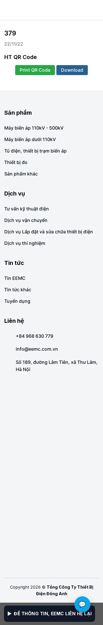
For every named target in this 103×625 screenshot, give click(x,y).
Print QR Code (35, 70)
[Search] (96, 9)
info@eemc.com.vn (37, 349)
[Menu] (8, 10)
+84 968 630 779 (34, 336)
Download (72, 70)
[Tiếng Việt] (90, 10)
